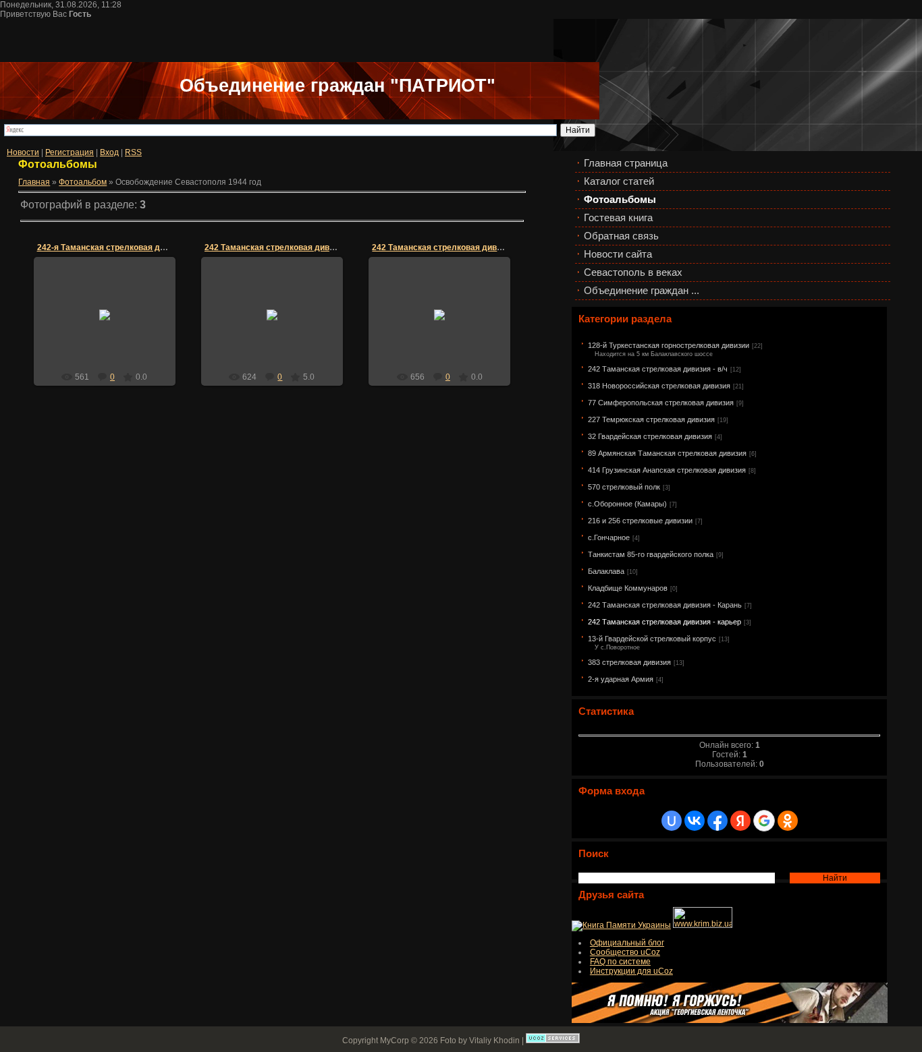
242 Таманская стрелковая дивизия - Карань (665, 605)
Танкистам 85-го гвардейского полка (650, 554)
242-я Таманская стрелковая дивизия (112, 247)
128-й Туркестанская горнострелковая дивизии (668, 345)
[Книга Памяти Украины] (621, 925)
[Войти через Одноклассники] (788, 821)
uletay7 (110, 325)
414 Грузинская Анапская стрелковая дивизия (667, 470)
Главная (34, 182)
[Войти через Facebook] (717, 821)
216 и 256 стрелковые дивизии (640, 521)
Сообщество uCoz (625, 952)
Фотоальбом (83, 182)
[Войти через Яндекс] (740, 821)
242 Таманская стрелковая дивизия (276, 247)
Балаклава (606, 571)
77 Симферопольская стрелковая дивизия (661, 403)
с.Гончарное (609, 537)
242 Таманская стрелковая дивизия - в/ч (658, 369)
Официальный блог (627, 942)
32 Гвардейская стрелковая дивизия (650, 436)
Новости (23, 152)
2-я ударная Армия (620, 679)
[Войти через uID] (671, 821)
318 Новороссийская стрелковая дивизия (659, 386)
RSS (133, 152)
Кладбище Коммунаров (628, 588)
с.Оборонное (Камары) (627, 504)
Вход (109, 152)
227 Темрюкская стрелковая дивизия (651, 419)
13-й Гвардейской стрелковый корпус (652, 639)
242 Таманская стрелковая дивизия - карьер (664, 622)
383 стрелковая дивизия (629, 662)
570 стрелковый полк (624, 487)
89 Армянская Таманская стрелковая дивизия (667, 453)
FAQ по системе (620, 961)
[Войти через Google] (764, 820)
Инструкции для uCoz (631, 971)
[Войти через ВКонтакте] (694, 821)
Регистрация (69, 152)
